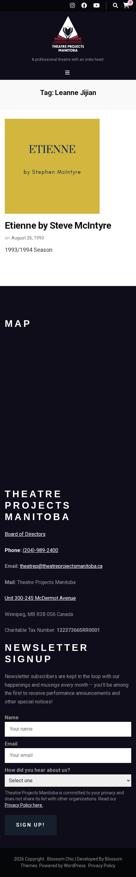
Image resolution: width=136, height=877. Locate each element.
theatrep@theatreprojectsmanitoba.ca (61, 566)
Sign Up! (30, 825)
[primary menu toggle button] (68, 72)
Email (11, 744)
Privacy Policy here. (24, 805)
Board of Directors (25, 534)
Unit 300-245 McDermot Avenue (40, 598)
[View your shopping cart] (126, 5)
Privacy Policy (101, 865)
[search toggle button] (115, 5)
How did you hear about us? (37, 770)
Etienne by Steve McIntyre (58, 225)
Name (12, 718)
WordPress (75, 865)
